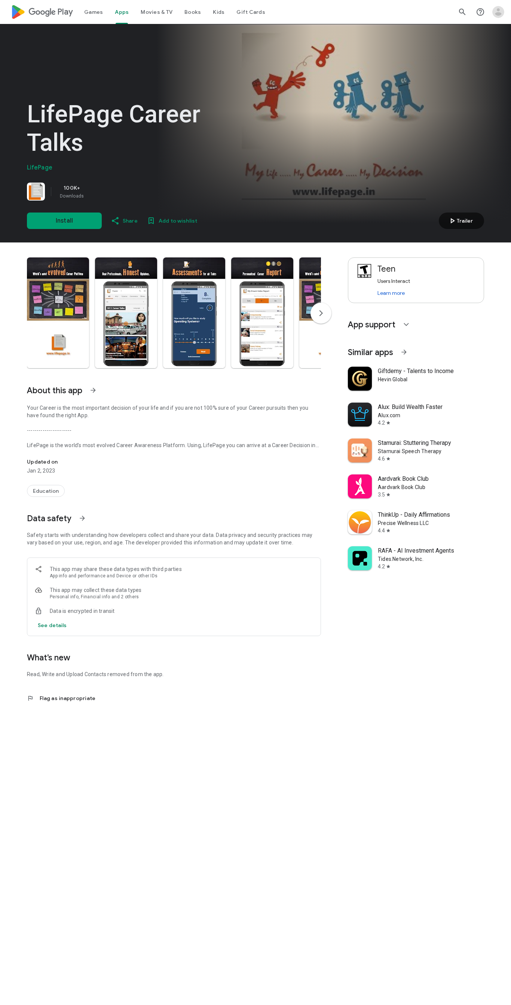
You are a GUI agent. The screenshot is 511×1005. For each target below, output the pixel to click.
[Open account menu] (498, 12)
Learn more (391, 293)
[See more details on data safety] (52, 625)
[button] (58, 312)
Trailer (460, 220)
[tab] (93, 12)
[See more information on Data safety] (82, 518)
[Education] (46, 491)
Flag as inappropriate (61, 698)
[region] (131, 192)
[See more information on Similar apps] (404, 352)
